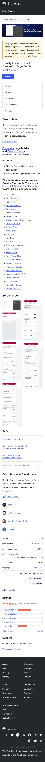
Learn (4, 684)
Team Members (13, 212)
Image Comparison (14, 267)
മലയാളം (12, 729)
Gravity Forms (15, 151)
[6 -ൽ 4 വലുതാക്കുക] (18, 386)
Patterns (27, 677)
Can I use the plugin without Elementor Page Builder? (14, 447)
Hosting (5, 672)
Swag (27, 697)
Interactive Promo (14, 270)
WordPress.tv (9, 697)
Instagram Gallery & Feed (17, 274)
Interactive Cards (13, 285)
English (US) (38, 568)
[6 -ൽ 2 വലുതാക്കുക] (18, 315)
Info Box (10, 238)
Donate (28, 693)
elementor (23, 573)
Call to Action (12, 249)
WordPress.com (10, 705)
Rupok (10, 505)
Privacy (5, 677)
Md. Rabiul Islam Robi (17, 521)
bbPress (7, 714)
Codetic (10, 529)
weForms (10, 234)
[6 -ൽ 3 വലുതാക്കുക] (18, 345)
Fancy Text (11, 202)
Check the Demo (9, 141)
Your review (7, 631)
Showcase (28, 664)
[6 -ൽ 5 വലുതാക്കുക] (39, 303)
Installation (10, 98)
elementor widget (35, 578)
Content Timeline (13, 288)
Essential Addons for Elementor (20, 186)
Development (11, 104)
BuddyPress (8, 718)
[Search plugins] (27, 19)
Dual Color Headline (14, 245)
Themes (27, 668)
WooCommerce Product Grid (18, 220)
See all (40, 631)
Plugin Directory (8, 11)
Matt (5, 709)
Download (8, 77)
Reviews (8, 92)
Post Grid (10, 194)
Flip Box (9, 241)
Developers (7, 693)
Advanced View (9, 590)
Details (8, 86)
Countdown (11, 209)
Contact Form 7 (13, 223)
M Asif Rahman (14, 513)
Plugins (27, 672)
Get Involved (29, 684)
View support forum (11, 649)
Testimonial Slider (13, 263)
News (4, 668)
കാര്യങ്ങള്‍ (29, 689)
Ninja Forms (11, 231)
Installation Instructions (12, 439)
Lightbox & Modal (14, 259)
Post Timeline (12, 198)
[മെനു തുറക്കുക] (41, 3)
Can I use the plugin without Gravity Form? (12, 456)
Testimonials (11, 216)
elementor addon (35, 573)
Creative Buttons (13, 205)
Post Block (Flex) (14, 256)
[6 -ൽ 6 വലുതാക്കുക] (39, 346)
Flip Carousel (11, 281)
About (5, 664)
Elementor (8, 148)
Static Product (12, 278)
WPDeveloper (11, 70)
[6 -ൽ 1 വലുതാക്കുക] (18, 303)
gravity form (37, 583)
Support (8, 111)
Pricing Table (11, 252)
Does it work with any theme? (15, 465)
